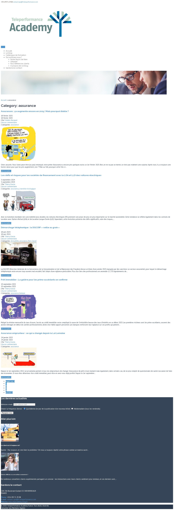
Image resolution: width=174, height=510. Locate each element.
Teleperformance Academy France (20, 506)
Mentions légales (18, 508)
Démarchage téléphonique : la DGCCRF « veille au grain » (30, 227)
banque (22, 293)
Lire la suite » (6, 171)
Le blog (9, 53)
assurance (15, 125)
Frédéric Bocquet (11, 120)
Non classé (32, 241)
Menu (3, 47)
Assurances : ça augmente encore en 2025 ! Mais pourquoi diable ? (35, 111)
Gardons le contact (14, 68)
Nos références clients (19, 64)
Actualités (15, 241)
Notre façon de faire (18, 59)
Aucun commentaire (9, 122)
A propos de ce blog (19, 66)
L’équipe (13, 61)
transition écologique (27, 189)
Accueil (9, 51)
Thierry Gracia (10, 184)
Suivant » (9, 392)
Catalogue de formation (16, 55)
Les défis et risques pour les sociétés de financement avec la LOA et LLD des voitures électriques (51, 175)
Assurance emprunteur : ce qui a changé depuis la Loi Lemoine (33, 333)
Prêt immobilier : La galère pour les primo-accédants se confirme (34, 279)
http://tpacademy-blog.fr (18, 502)
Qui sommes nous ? (14, 57)
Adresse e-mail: (7, 404)
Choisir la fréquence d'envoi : (12, 409)
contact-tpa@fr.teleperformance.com (25, 2)
